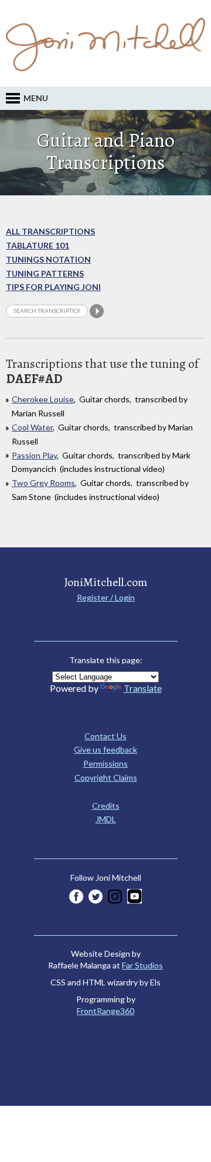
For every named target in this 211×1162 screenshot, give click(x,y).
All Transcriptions (50, 231)
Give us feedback (105, 749)
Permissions (105, 763)
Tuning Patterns (45, 273)
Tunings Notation (48, 259)
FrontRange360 (105, 1011)
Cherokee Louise (43, 399)
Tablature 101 (37, 245)
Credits (106, 806)
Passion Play (34, 455)
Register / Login (106, 597)
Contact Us (105, 736)
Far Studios (142, 965)
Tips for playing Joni (53, 287)
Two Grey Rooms (43, 483)
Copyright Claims (105, 777)
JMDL (106, 819)
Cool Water (32, 427)
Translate (143, 688)
